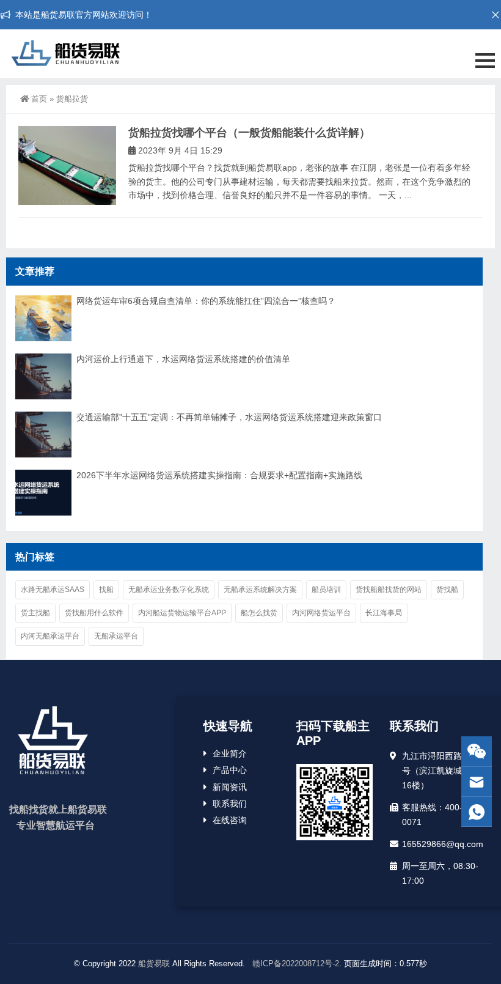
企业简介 (230, 753)
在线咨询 (230, 820)
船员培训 (326, 589)
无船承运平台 (116, 636)
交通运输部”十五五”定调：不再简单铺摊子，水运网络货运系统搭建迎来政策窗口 (229, 417)
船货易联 (154, 963)
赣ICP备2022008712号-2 (294, 963)
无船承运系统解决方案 (260, 589)
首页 (39, 98)
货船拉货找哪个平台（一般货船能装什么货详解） (249, 133)
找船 (106, 589)
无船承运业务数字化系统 (168, 589)
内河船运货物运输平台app (182, 613)
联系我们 (230, 803)
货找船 (447, 589)
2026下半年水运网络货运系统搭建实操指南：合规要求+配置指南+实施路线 (219, 475)
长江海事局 (383, 613)
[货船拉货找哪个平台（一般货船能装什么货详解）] (67, 165)
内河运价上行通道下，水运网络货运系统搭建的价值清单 (183, 359)
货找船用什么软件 (94, 613)
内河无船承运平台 (50, 636)
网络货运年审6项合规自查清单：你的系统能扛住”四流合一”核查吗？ (205, 301)
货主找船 (35, 613)
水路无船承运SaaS (52, 589)
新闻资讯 (230, 787)
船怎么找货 (259, 613)
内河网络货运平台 (321, 613)
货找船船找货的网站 (389, 589)
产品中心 (230, 770)
